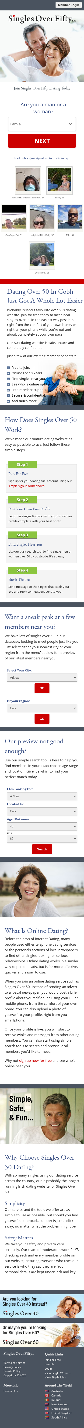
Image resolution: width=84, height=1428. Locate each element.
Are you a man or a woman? (43, 108)
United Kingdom (61, 1413)
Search (42, 849)
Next (42, 141)
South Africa (59, 1417)
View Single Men (55, 1377)
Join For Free (53, 1360)
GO (42, 688)
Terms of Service (14, 1363)
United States (60, 1409)
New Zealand (59, 1404)
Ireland (55, 1400)
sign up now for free (35, 1060)
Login (48, 1369)
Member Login (68, 5)
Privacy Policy (12, 1367)
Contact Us (11, 1391)
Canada (56, 1395)
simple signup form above (26, 486)
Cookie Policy (12, 1371)
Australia (57, 1391)
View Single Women (57, 1373)
